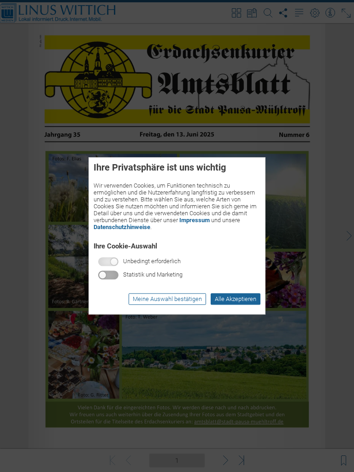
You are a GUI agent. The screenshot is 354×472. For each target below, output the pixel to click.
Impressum (194, 220)
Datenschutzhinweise (122, 227)
